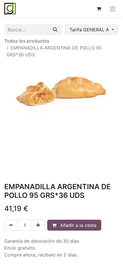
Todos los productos (26, 41)
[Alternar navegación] (113, 8)
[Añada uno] (38, 225)
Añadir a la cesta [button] (77, 225)
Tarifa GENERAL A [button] (90, 29)
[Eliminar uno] (11, 225)
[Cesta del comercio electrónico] (98, 8)
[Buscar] (55, 29)
